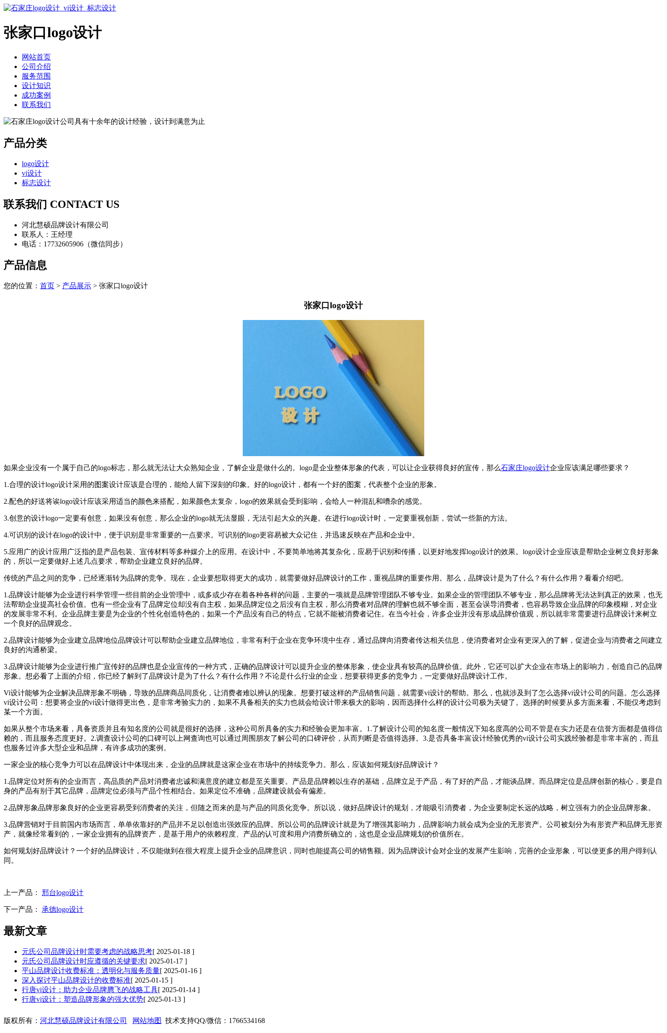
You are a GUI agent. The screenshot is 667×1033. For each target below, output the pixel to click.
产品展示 (76, 286)
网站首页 (36, 57)
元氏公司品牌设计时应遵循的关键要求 (83, 961)
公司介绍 (36, 66)
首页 (47, 286)
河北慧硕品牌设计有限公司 (83, 1020)
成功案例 (36, 95)
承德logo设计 (62, 909)
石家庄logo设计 (525, 468)
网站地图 (147, 1020)
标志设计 (36, 183)
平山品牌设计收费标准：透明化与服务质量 (91, 970)
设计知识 (36, 85)
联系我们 (36, 104)
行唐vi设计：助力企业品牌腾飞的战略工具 (90, 990)
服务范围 (36, 76)
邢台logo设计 (62, 892)
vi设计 (32, 173)
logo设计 (35, 163)
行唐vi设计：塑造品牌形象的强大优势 (82, 999)
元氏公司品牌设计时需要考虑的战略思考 (87, 951)
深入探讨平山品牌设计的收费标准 (76, 980)
